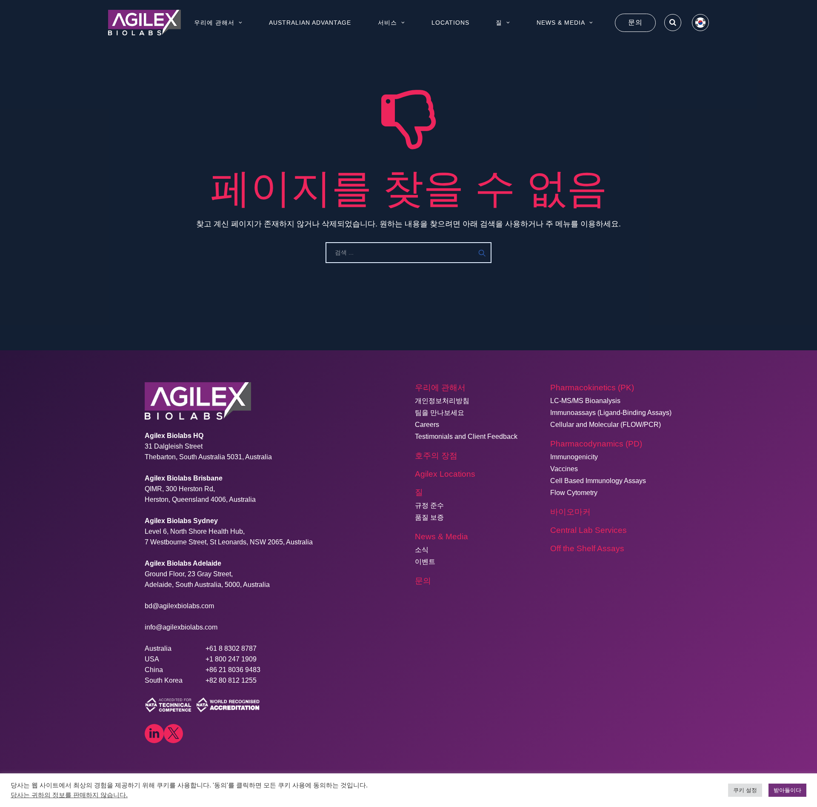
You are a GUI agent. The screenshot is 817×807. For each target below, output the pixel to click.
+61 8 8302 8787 (231, 648)
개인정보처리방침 (442, 400)
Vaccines (564, 468)
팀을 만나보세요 (439, 412)
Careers (427, 424)
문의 (635, 22)
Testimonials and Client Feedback (466, 436)
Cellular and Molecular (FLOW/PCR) (605, 424)
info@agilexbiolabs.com (181, 627)
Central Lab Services (588, 530)
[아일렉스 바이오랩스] (144, 22)
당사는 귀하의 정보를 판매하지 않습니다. (69, 795)
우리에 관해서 (214, 22)
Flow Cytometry (573, 492)
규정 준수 (429, 505)
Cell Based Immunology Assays (598, 480)
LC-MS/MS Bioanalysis (585, 400)
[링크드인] (154, 733)
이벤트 (425, 561)
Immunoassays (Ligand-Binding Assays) (610, 412)
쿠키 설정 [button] (745, 790)
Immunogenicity (574, 457)
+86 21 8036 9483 (233, 669)
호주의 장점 (436, 455)
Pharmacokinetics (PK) (592, 387)
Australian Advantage (310, 22)
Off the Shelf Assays (587, 548)
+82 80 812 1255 (231, 680)
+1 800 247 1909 (231, 659)
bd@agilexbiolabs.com (179, 606)
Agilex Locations (445, 473)
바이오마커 (570, 511)
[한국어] (700, 22)
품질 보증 (429, 517)
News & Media (561, 22)
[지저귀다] (173, 733)
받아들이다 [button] (787, 790)
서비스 (387, 22)
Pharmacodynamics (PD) (596, 443)
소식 (421, 549)
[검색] (672, 22)
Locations (450, 22)
